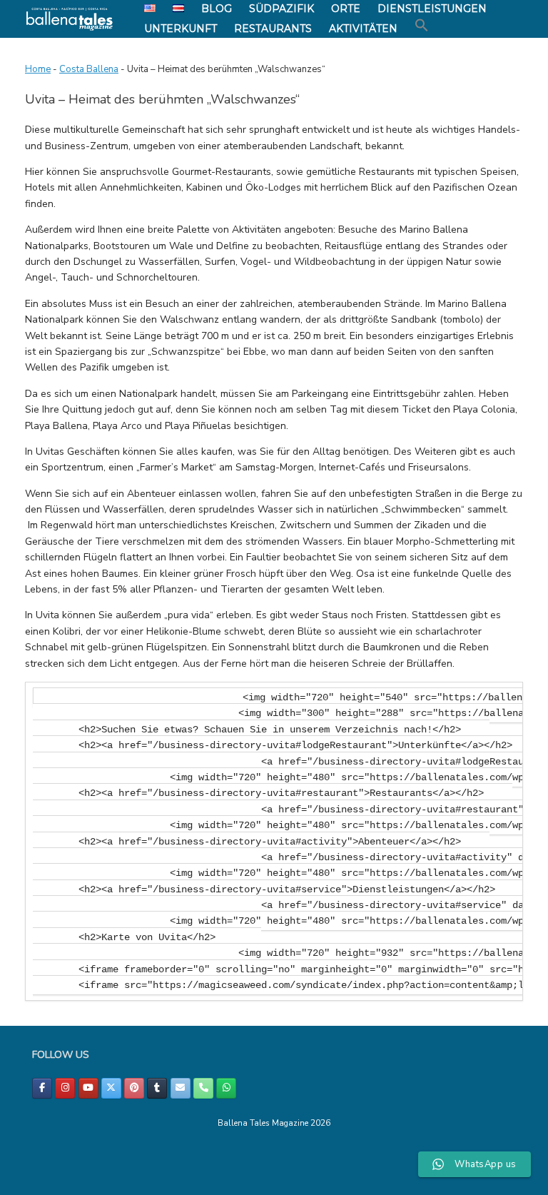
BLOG (216, 8)
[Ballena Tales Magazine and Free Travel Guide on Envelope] (181, 1088)
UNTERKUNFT (180, 28)
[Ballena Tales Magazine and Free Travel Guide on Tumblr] (157, 1088)
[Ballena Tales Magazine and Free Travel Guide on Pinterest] (134, 1088)
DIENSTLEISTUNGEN (432, 8)
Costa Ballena (88, 69)
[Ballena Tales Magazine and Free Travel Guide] (69, 19)
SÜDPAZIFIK (281, 8)
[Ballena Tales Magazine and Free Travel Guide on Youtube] (88, 1088)
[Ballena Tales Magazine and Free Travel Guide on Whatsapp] (226, 1088)
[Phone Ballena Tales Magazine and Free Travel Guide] (203, 1088)
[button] (421, 26)
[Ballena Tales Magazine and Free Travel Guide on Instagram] (65, 1088)
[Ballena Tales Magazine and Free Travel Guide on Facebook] (42, 1088)
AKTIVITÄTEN (363, 28)
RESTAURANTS (273, 28)
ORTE (345, 8)
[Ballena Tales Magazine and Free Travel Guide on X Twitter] (111, 1088)
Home (38, 69)
